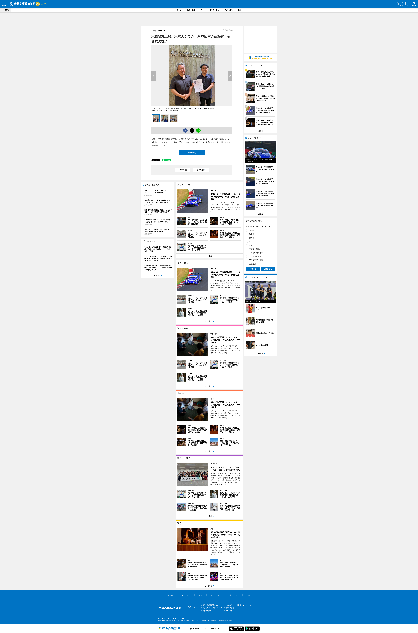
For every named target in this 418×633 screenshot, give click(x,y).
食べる (179, 10)
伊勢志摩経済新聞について (211, 605)
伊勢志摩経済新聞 (22, 4)
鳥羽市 (251, 234)
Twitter (401, 4)
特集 (239, 10)
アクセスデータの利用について (213, 608)
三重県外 (252, 264)
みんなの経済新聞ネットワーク (169, 628)
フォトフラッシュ (158, 30)
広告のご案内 (207, 611)
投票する (253, 269)
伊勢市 (251, 230)
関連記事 (206, 108)
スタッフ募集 (229, 611)
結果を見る (268, 269)
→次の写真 (198, 108)
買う (202, 10)
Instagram (406, 4)
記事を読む (192, 153)
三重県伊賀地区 (255, 256)
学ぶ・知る (229, 10)
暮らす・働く (214, 10)
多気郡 (251, 242)
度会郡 (251, 245)
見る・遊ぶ (191, 10)
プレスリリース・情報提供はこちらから (238, 605)
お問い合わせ (229, 608)
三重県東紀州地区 (256, 260)
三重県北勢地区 (255, 249)
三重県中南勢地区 (256, 253)
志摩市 (251, 238)
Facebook (397, 4)
